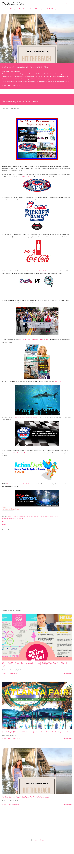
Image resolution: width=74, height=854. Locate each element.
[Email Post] (3, 522)
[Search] (66, 3)
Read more (68, 673)
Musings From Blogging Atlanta (13, 518)
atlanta (10, 516)
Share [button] (4, 85)
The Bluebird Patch (13, 4)
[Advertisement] (37, 590)
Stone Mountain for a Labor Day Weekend (19, 484)
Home (4, 9)
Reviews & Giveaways (36, 9)
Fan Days (58, 381)
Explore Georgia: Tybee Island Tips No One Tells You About (25, 66)
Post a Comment (14, 85)
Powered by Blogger (38, 840)
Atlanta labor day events (23, 516)
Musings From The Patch (17, 9)
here (3, 237)
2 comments (12, 673)
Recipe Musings (51, 9)
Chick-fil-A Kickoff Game (25, 176)
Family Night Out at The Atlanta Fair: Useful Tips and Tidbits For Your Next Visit (35, 731)
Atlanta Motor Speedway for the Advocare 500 (25, 417)
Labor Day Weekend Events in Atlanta (45, 516)
